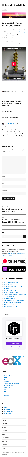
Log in (5, 407)
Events (4, 427)
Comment (5, 155)
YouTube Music (20, 253)
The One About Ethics (10, 290)
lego (12, 93)
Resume (4, 444)
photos (11, 44)
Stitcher (4, 255)
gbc (9, 93)
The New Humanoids (10, 298)
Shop (3, 434)
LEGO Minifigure (8, 385)
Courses (4, 441)
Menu (4, 9)
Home (4, 420)
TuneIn (10, 255)
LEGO (23, 91)
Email (4, 183)
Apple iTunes (11, 253)
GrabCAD (6, 381)
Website (4, 190)
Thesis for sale (8, 284)
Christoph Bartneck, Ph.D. (13, 5)
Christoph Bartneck (8, 91)
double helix (5, 93)
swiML (5, 393)
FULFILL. (6, 379)
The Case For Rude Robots (11, 282)
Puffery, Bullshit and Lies (11, 292)
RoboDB (6, 389)
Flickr (5, 377)
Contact (4, 423)
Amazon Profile (8, 375)
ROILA (5, 391)
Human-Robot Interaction (13, 279)
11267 (17, 40)
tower (14, 93)
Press (3, 448)
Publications (5, 437)
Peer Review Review (9, 304)
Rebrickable (7, 387)
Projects (4, 430)
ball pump (22, 32)
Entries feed (7, 409)
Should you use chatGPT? (11, 306)
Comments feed (8, 411)
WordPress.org (8, 413)
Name (4, 176)
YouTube (6, 395)
